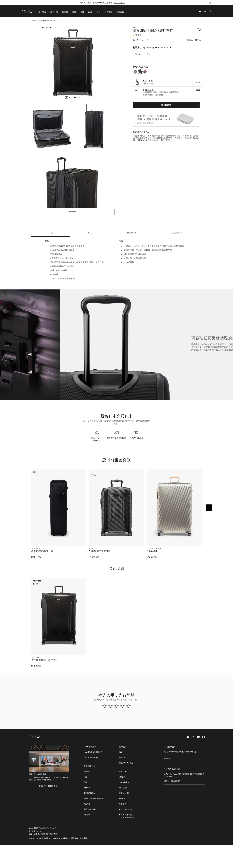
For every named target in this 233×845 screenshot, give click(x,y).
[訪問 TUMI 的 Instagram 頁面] (193, 737)
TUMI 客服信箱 (126, 815)
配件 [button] (90, 12)
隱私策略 (74, 838)
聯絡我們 (87, 771)
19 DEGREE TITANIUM (155, 548)
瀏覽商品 (59, 539)
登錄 (120, 752)
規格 (90, 233)
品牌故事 (122, 777)
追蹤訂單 (122, 758)
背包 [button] (74, 12)
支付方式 (87, 788)
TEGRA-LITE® (94, 548)
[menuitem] (42, 11)
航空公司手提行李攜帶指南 (93, 798)
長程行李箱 (152, 551)
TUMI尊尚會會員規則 (91, 758)
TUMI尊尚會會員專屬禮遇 (93, 752)
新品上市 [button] (54, 12)
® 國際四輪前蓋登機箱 (99, 551)
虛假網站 (87, 815)
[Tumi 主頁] (28, 11)
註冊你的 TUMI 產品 (126, 763)
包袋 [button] (82, 12)
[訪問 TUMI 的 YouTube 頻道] (198, 737)
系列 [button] (98, 12)
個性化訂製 (123, 788)
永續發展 (122, 798)
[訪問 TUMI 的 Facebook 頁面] (188, 737)
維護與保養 (131, 233)
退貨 (85, 782)
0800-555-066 (126, 809)
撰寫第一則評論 (194, 40)
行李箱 (34, 20)
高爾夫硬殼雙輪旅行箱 (42, 551)
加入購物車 (166, 105)
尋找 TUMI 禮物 (124, 793)
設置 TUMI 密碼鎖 (90, 809)
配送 (85, 777)
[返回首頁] (35, 736)
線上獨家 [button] (42, 12)
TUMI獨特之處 (124, 782)
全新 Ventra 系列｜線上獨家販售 (102, 3)
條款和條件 (65, 838)
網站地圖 (83, 838)
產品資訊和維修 (89, 793)
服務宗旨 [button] (120, 12)
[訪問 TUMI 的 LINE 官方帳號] (203, 737)
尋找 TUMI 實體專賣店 (48, 786)
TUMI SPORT (36, 548)
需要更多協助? (177, 233)
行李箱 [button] (65, 12)
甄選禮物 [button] (108, 12)
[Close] (210, 2)
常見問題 (87, 804)
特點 (51, 233)
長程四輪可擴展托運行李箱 (44, 660)
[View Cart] (210, 11)
